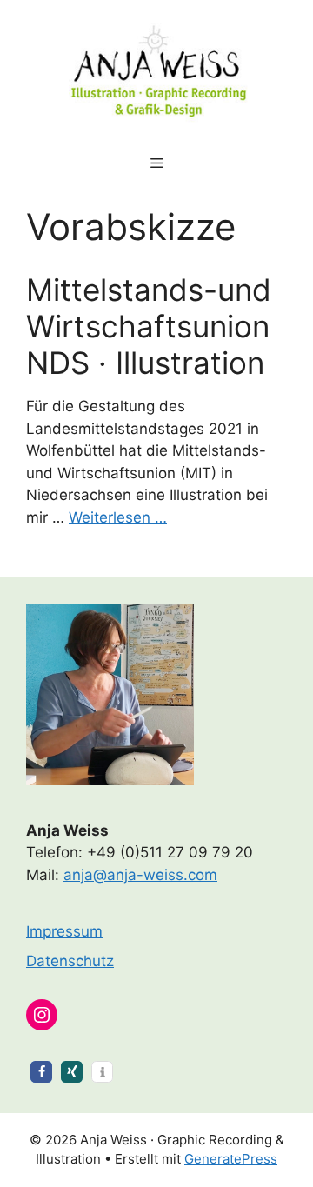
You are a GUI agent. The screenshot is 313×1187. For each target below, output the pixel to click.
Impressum (64, 931)
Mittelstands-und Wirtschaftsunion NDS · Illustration (148, 326)
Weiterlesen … (118, 517)
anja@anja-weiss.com (140, 875)
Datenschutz (70, 961)
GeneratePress (230, 1158)
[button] (41, 1072)
